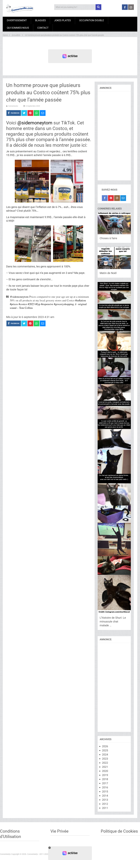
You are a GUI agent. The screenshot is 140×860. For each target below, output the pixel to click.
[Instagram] (117, 198)
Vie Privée (59, 831)
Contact (43, 27)
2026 (105, 746)
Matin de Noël (108, 273)
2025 (105, 750)
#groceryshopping (64, 304)
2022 (105, 762)
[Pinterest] (111, 198)
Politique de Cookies (119, 831)
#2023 (31, 304)
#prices (14, 304)
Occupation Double (91, 20)
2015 (105, 791)
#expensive (47, 304)
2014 (105, 795)
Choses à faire (108, 238)
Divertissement (17, 20)
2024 (105, 754)
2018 (105, 779)
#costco (23, 304)
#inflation (80, 300)
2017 (105, 783)
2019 (105, 775)
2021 (105, 766)
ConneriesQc (13, 106)
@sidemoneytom (34, 122)
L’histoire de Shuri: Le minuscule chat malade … (113, 621)
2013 (105, 799)
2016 (105, 787)
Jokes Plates (62, 20)
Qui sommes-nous (18, 27)
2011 (105, 808)
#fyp (37, 304)
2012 (105, 803)
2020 (105, 771)
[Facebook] (105, 198)
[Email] (123, 198)
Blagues (40, 20)
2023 (105, 758)
